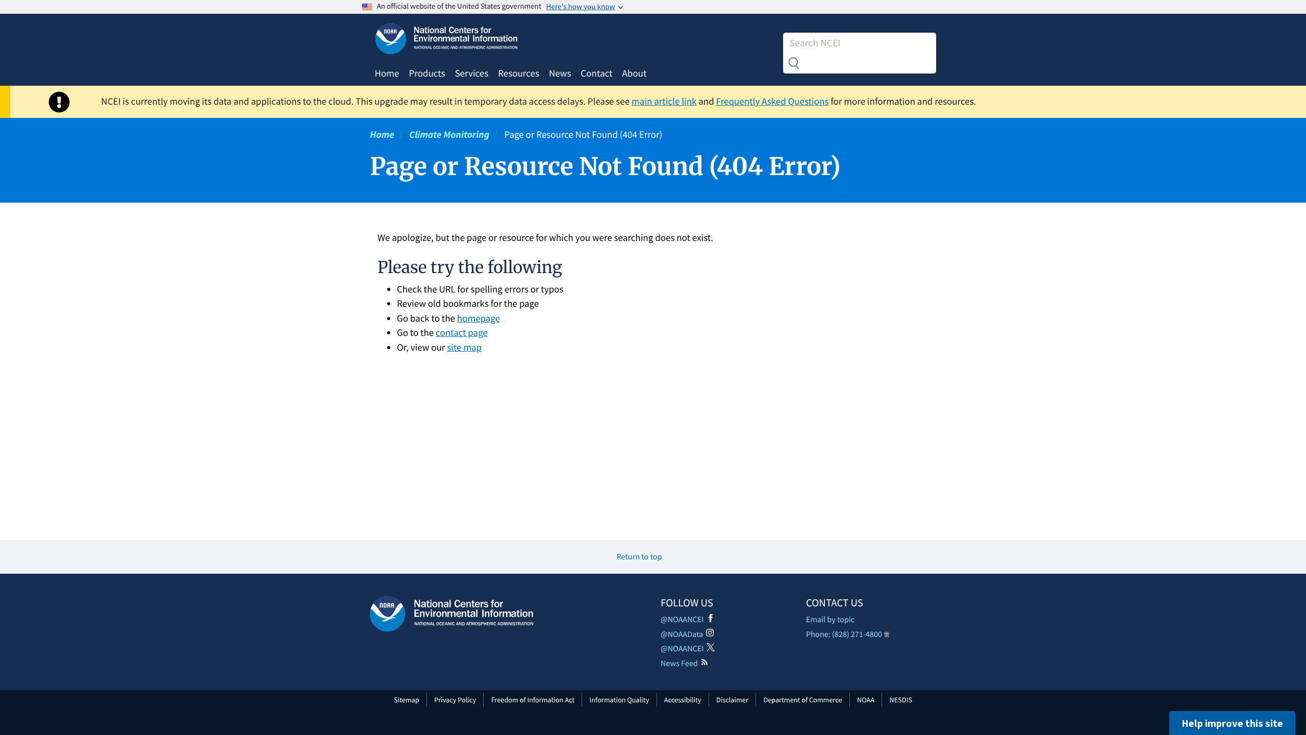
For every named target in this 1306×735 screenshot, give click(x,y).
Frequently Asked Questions (772, 101)
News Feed (679, 663)
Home (387, 73)
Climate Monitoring (449, 135)
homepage (478, 318)
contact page (462, 333)
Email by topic (830, 620)
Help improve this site (1232, 723)
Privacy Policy (455, 699)
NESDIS (901, 699)
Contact (596, 73)
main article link (664, 101)
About (634, 73)
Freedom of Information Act (532, 699)
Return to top (639, 557)
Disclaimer (732, 699)
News (560, 73)
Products (427, 73)
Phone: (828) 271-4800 (844, 634)
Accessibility (682, 699)
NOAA (865, 699)
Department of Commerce (802, 699)
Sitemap (406, 699)
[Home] (451, 613)
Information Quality (619, 699)
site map (464, 347)
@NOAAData (682, 634)
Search (794, 63)
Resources (518, 73)
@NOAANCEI (682, 620)
